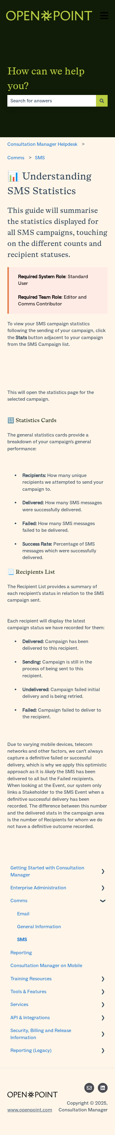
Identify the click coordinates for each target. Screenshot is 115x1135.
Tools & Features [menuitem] (28, 991)
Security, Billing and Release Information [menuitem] (40, 1033)
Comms (15, 158)
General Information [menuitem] (39, 926)
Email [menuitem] (23, 914)
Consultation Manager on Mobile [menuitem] (46, 965)
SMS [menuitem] (22, 939)
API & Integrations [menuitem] (30, 1017)
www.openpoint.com (29, 1110)
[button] (103, 868)
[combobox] (51, 101)
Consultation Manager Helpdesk (42, 144)
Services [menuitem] (19, 1004)
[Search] (102, 101)
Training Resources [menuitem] (31, 979)
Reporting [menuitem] (21, 952)
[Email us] (89, 1088)
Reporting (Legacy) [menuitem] (31, 1050)
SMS (40, 158)
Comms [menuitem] (18, 900)
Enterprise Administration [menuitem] (38, 888)
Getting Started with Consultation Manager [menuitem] (47, 871)
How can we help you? (46, 78)
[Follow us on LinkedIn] (103, 1088)
